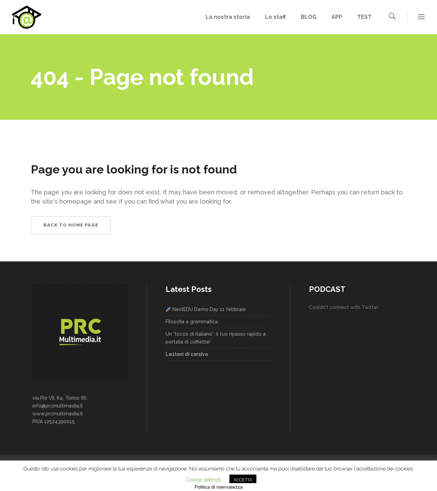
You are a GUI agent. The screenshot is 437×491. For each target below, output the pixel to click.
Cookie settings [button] (203, 480)
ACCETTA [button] (243, 479)
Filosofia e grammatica (192, 321)
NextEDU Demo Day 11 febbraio (208, 309)
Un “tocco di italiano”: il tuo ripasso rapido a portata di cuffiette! (216, 338)
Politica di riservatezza (219, 487)
